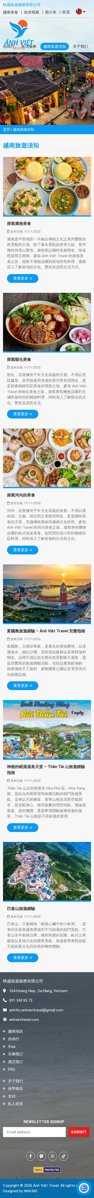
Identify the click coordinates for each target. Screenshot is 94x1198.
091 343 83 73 (20, 1000)
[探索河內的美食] (47, 457)
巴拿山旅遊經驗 (21, 908)
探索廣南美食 (19, 223)
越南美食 (10, 12)
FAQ (11, 1069)
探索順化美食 (19, 359)
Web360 (30, 1191)
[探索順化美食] (47, 322)
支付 (12, 1096)
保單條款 (15, 1088)
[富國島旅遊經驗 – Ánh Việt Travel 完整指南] (47, 593)
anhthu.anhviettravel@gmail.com (36, 1010)
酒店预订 (15, 1062)
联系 (66, 12)
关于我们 (80, 46)
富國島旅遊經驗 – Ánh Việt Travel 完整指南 (46, 631)
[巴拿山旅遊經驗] (47, 871)
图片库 (50, 12)
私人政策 (15, 1104)
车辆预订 (15, 1054)
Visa (11, 1046)
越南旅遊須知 (54, 46)
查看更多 (20, 278)
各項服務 (28, 46)
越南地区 (15, 1031)
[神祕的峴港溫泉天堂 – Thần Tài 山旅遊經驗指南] (47, 729)
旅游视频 (31, 12)
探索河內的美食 (21, 495)
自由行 (8, 46)
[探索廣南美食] (47, 186)
